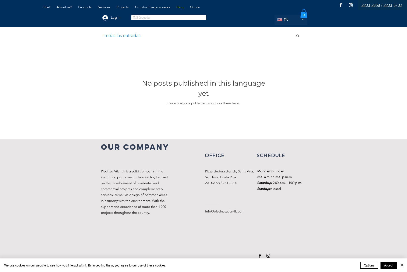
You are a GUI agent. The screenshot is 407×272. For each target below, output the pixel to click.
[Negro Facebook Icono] (259, 255)
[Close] (401, 265)
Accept (388, 265)
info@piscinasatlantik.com (224, 211)
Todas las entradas (122, 35)
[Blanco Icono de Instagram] (350, 5)
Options (369, 265)
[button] (303, 13)
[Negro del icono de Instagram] (268, 255)
